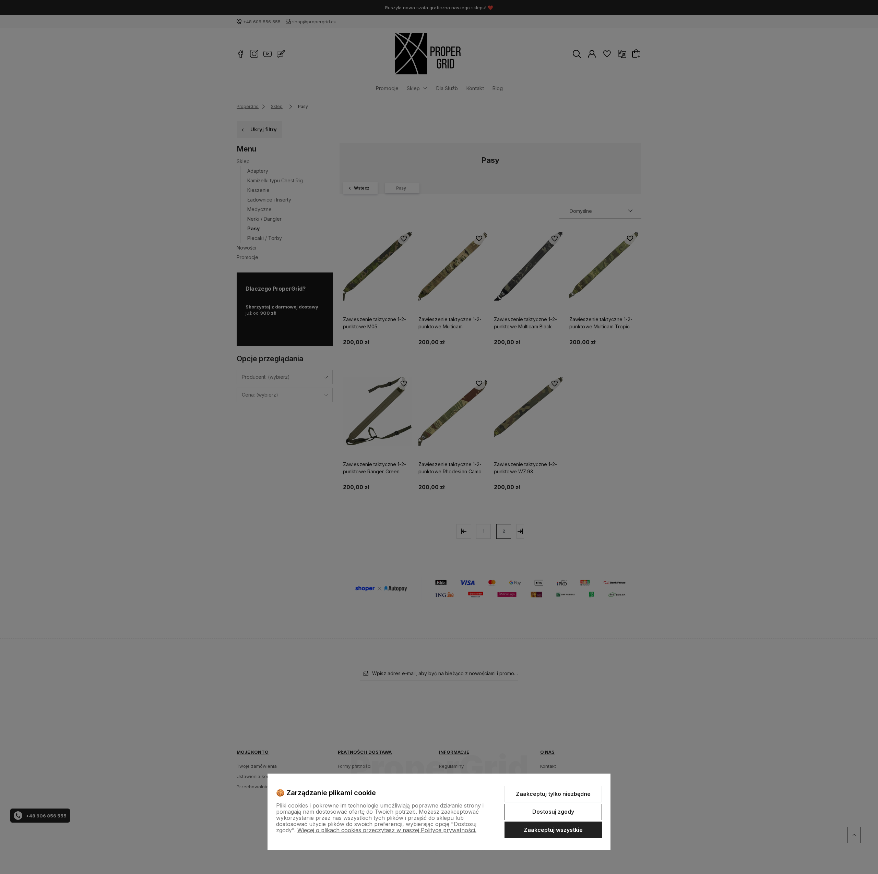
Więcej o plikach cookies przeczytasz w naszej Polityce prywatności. (386, 830)
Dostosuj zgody (553, 811)
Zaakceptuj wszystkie (553, 829)
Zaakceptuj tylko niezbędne (553, 793)
